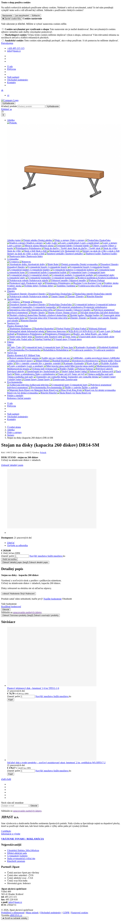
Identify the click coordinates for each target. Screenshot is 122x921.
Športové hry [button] (13, 323)
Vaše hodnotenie (9, 604)
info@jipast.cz (15, 902)
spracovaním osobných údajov (27, 612)
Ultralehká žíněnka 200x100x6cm (23, 850)
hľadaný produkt (9, 106)
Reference (12, 398)
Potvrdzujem (7, 43)
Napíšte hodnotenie (52, 599)
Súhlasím (36, 15)
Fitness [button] (10, 342)
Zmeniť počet (7, 556)
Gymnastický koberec (17, 856)
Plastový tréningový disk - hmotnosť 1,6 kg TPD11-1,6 (33, 688)
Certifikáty (6, 831)
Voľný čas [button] (12, 352)
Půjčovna (11, 69)
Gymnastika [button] (12, 259)
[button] (2, 90)
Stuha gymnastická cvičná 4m (21, 858)
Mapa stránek (32, 912)
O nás (10, 66)
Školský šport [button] (13, 299)
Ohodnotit (67, 599)
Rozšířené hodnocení (11, 606)
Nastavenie (7, 15)
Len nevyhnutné (22, 15)
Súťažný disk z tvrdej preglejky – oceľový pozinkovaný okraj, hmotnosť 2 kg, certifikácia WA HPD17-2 (56, 762)
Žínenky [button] (11, 291)
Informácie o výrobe (10, 834)
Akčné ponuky (24, 398)
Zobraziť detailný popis (12, 465)
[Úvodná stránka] (9, 100)
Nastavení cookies (79, 912)
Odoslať (5, 609)
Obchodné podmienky (17, 80)
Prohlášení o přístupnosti (12, 912)
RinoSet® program (16, 861)
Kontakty (11, 82)
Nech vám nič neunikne (12, 802)
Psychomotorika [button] (14, 382)
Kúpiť (10, 700)
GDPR (66, 912)
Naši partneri (13, 77)
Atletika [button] (11, 120)
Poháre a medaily (15, 395)
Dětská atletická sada (17, 853)
